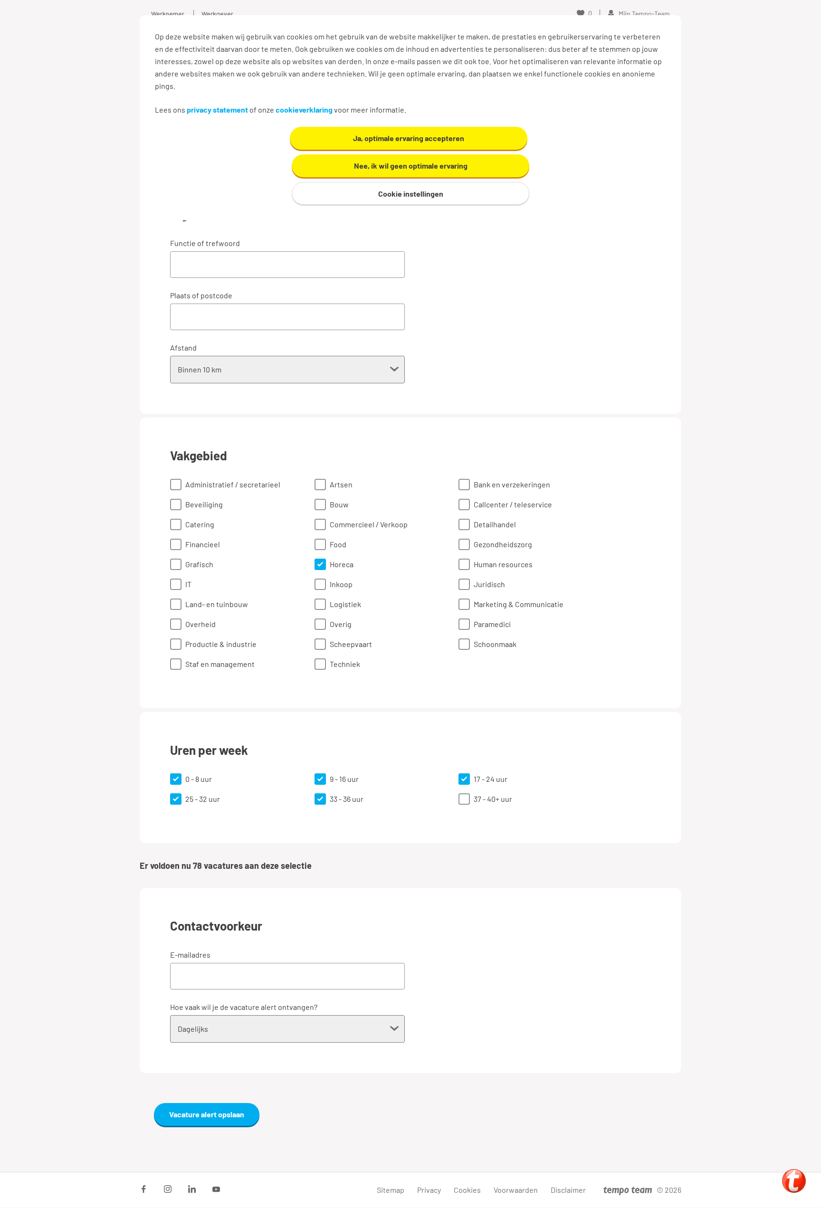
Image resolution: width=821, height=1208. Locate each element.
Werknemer (167, 14)
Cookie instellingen (410, 193)
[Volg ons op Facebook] (143, 1189)
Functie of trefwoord (205, 242)
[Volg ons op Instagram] (168, 1189)
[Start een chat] (794, 1181)
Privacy (429, 1189)
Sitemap (390, 1189)
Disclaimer (568, 1189)
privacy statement (217, 109)
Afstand (183, 347)
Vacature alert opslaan (206, 1114)
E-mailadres (190, 954)
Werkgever (217, 14)
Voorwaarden (516, 1189)
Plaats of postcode (201, 295)
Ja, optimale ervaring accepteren (408, 138)
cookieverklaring (304, 109)
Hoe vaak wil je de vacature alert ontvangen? (243, 1006)
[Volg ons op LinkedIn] (192, 1189)
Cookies (467, 1189)
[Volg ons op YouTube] (216, 1189)
